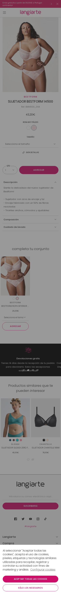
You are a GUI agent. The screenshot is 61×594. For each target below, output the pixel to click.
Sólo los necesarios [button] (30, 587)
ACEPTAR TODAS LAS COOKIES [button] (30, 579)
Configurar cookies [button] (42, 570)
